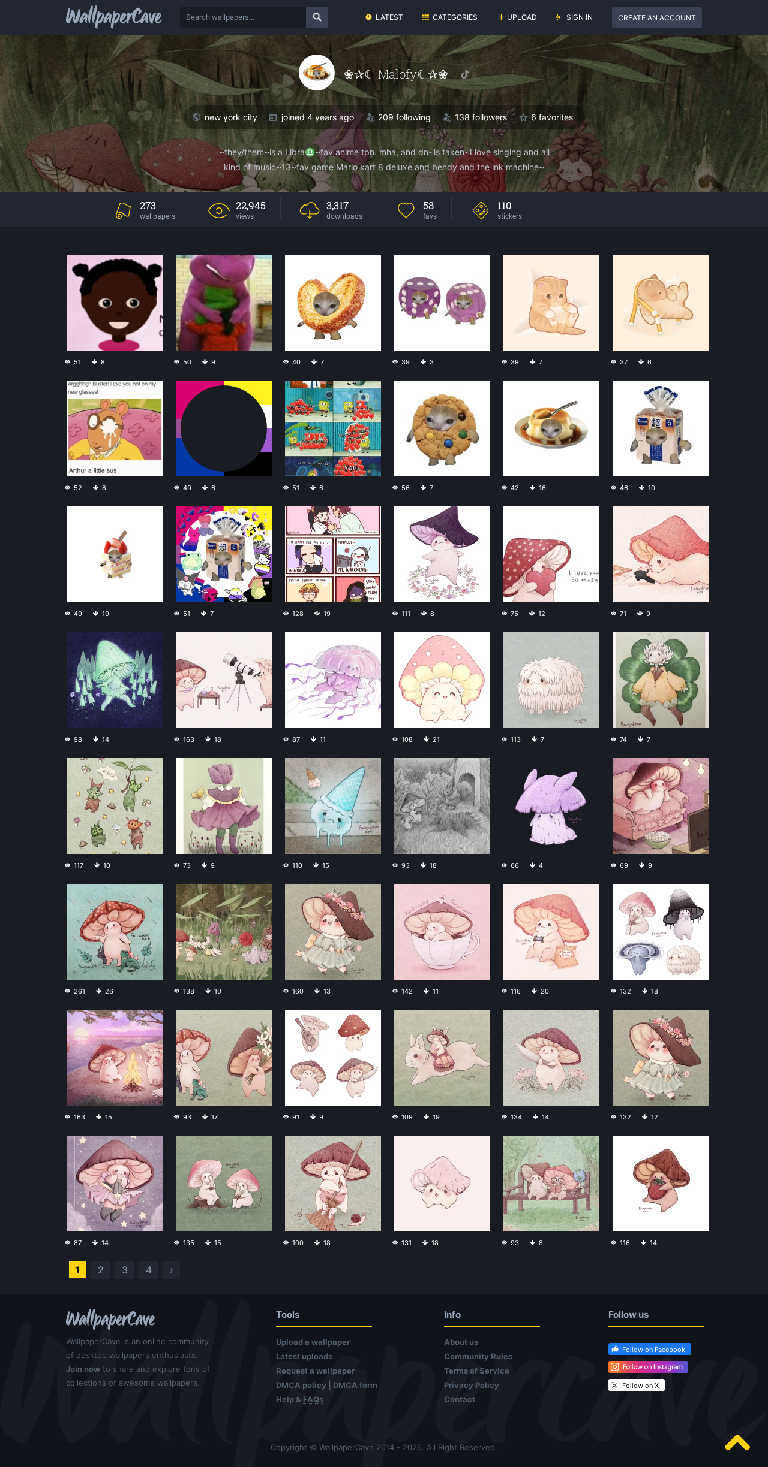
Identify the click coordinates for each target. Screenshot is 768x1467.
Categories (455, 17)
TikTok (465, 74)
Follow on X (640, 1385)
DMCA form (355, 1385)
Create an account (657, 17)
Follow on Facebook (653, 1349)
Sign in (579, 17)
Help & (299, 1399)
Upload (522, 17)
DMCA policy (301, 1385)
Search (317, 17)
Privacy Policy (471, 1385)
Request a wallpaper (315, 1370)
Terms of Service (476, 1370)
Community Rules (478, 1356)
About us (461, 1342)
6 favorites (552, 117)
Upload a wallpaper (313, 1342)
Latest (389, 17)
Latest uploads (304, 1356)
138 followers (481, 117)
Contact (459, 1399)
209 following (404, 117)
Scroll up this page (737, 1442)
